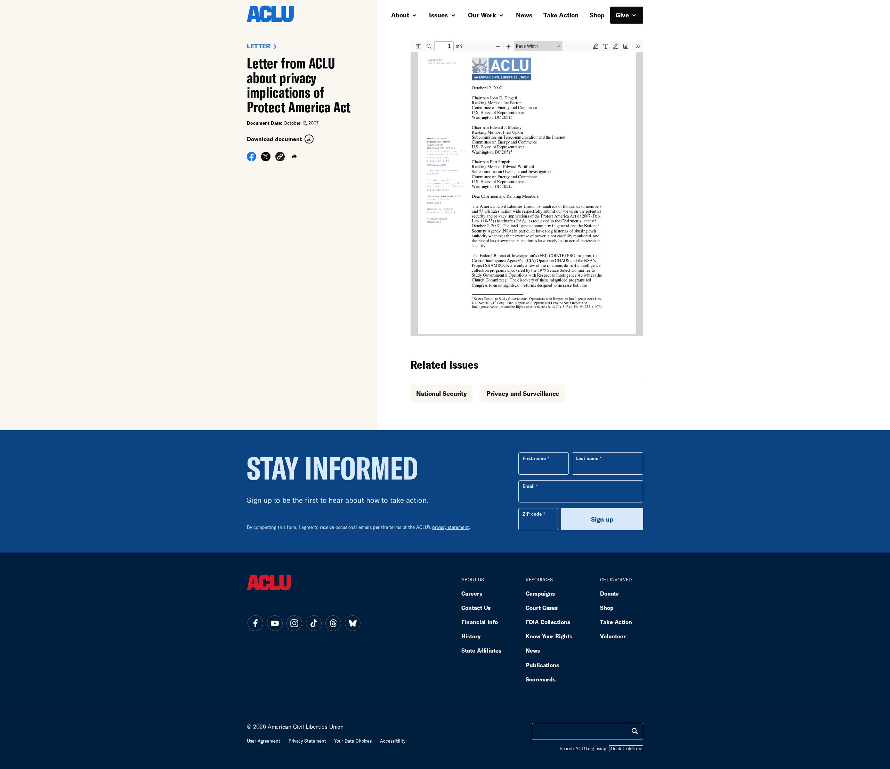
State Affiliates (481, 650)
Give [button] (623, 15)
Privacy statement (307, 741)
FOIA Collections (548, 622)
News (524, 15)
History (470, 636)
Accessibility (392, 741)
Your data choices (353, 741)
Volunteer (613, 636)
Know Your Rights (549, 636)
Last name (587, 458)
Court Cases (542, 607)
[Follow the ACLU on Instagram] (294, 623)
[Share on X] (265, 159)
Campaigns (540, 593)
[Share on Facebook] (251, 159)
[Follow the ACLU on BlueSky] (352, 623)
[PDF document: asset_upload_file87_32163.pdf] (527, 188)
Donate (609, 593)
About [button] (401, 15)
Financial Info (479, 622)
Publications (542, 665)
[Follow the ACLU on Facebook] (255, 623)
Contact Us (476, 607)
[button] (280, 157)
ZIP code (532, 514)
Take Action (560, 15)
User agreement (263, 741)
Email (529, 486)
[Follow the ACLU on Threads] (333, 623)
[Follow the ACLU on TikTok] (313, 623)
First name (534, 458)
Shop (597, 15)
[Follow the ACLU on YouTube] (274, 623)
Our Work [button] (483, 15)
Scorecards (541, 679)
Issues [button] (439, 15)
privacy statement (450, 527)
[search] (634, 731)
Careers (471, 593)
